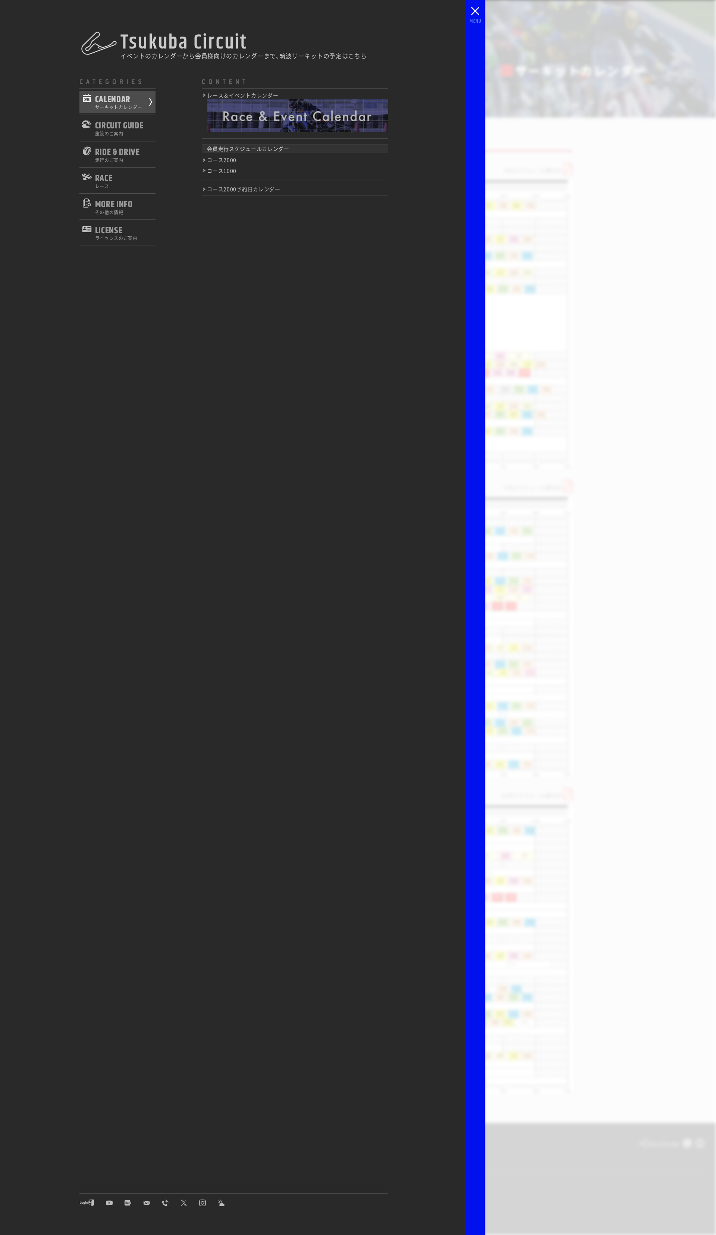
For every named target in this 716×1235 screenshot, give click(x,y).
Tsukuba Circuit (184, 42)
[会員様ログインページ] (92, 1203)
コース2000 (221, 160)
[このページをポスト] (687, 1144)
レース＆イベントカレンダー (242, 95)
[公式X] (189, 1203)
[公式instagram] (208, 1203)
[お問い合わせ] (152, 1203)
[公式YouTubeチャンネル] (115, 1203)
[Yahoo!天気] (226, 1203)
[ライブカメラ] (133, 1203)
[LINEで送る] (700, 1144)
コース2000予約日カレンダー (243, 189)
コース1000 (221, 170)
